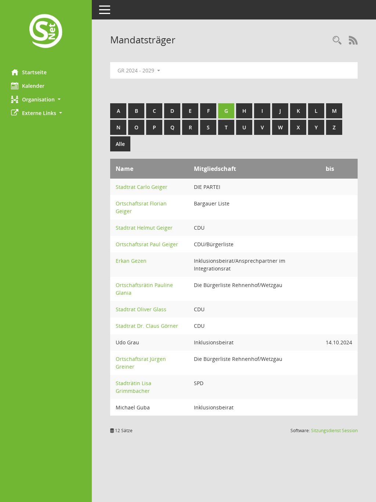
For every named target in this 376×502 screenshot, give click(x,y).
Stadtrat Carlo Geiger (141, 186)
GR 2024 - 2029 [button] (137, 70)
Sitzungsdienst (334, 430)
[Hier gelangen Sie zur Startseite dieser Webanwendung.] (46, 32)
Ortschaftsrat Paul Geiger (147, 244)
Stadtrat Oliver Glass (141, 309)
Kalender (33, 85)
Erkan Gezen (131, 260)
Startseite (34, 72)
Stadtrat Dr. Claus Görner (147, 325)
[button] (46, 99)
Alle (120, 143)
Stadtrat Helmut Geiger (144, 227)
